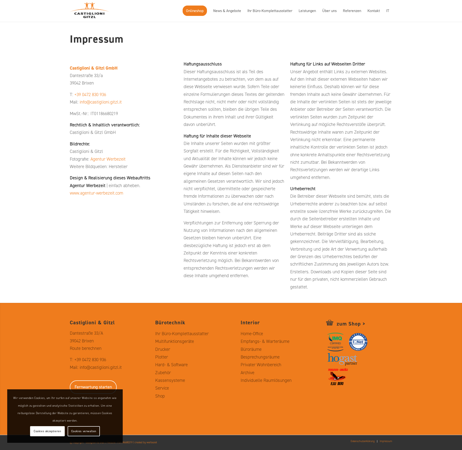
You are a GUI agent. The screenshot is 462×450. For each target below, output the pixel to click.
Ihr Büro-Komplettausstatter (182, 334)
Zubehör (163, 373)
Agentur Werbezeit (108, 159)
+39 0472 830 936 (90, 94)
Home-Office (252, 334)
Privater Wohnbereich (261, 365)
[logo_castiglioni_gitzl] (93, 11)
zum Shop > (351, 323)
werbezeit (152, 442)
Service (162, 388)
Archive (247, 373)
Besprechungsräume (260, 357)
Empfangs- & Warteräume (265, 341)
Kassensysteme (170, 380)
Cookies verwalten (83, 431)
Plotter (161, 357)
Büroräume (251, 349)
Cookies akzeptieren (47, 431)
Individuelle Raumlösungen (266, 380)
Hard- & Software (171, 365)
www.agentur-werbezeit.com (96, 193)
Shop (160, 396)
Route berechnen (86, 348)
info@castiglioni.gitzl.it (101, 102)
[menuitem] (195, 11)
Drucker (162, 349)
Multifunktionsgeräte (174, 341)
